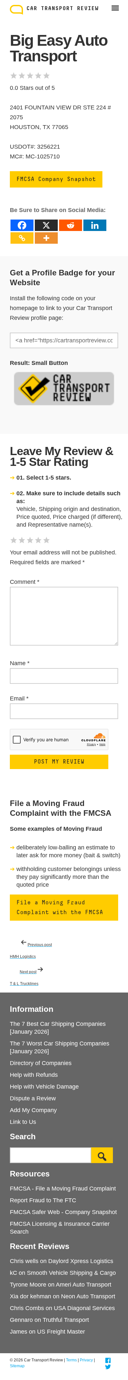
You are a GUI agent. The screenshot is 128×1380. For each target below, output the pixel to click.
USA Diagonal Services (84, 1308)
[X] (46, 225)
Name (20, 663)
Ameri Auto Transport (83, 1284)
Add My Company (33, 1110)
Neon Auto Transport (88, 1296)
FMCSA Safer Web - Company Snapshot (63, 1212)
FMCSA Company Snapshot (56, 179)
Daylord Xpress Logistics (80, 1261)
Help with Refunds (34, 1075)
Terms (71, 1360)
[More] (46, 238)
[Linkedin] (94, 225)
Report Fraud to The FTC (43, 1200)
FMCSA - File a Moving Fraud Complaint (63, 1188)
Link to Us (23, 1122)
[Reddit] (70, 225)
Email (19, 698)
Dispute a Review (33, 1098)
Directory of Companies (41, 1063)
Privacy (86, 1360)
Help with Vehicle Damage (44, 1086)
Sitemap (17, 1366)
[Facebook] (22, 225)
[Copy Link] (22, 238)
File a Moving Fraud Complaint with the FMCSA (59, 907)
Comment (24, 582)
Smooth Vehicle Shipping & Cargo (71, 1273)
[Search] (102, 1155)
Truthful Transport (66, 1320)
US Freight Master (61, 1331)
